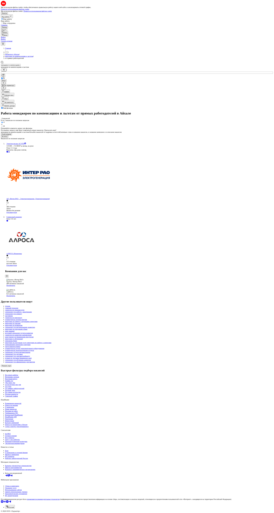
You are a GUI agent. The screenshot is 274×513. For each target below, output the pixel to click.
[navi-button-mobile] (3, 44)
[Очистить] (4, 70)
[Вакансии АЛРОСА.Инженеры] (139, 237)
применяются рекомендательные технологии (43, 499)
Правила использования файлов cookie (37, 11)
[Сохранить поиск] (3, 75)
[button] (3, 37)
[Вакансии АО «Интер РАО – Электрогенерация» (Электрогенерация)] (139, 175)
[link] (4, 32)
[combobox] (11, 65)
